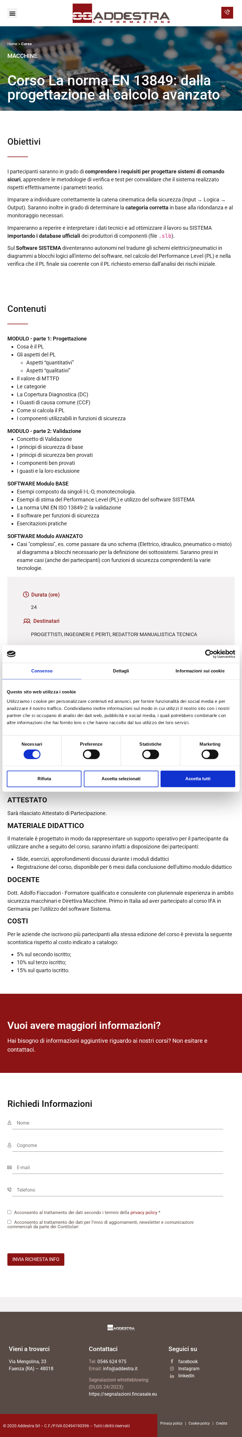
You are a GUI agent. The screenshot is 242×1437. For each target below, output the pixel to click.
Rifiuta (44, 778)
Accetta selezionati (121, 778)
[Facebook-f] (172, 1361)
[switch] (91, 754)
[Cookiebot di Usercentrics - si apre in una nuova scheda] (209, 653)
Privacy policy (171, 1423)
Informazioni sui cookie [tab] (200, 670)
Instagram (189, 1368)
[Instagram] (172, 1369)
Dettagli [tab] (121, 670)
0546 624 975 (111, 1361)
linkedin (186, 1376)
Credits (221, 1423)
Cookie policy (199, 1423)
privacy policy (143, 1212)
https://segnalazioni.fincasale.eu (123, 1394)
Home (12, 44)
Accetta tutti (197, 778)
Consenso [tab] (42, 670)
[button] (12, 13)
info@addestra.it (120, 1368)
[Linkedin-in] (172, 1376)
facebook (188, 1361)
